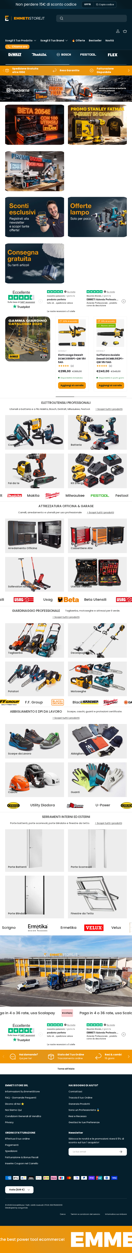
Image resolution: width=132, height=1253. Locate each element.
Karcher (42, 702)
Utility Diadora (86, 805)
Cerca (63, 1214)
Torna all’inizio (66, 1068)
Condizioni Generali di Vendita (23, 1116)
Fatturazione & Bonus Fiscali (21, 1157)
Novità (109, 40)
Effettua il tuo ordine (17, 1138)
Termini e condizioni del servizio (85, 1214)
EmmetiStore (18, 1205)
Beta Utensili (32, 599)
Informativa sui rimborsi (116, 1214)
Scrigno (106, 927)
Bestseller (95, 40)
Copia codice (106, 4)
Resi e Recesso (78, 1116)
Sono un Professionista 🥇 (84, 1110)
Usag (87, 599)
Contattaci (75, 1091)
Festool (82, 495)
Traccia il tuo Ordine (80, 1097)
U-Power (33, 805)
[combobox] (91, 18)
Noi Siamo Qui (13, 1110)
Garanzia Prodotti (79, 1104)
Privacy (9, 1122)
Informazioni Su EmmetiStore (22, 1091)
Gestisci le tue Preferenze (84, 1122)
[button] (124, 31)
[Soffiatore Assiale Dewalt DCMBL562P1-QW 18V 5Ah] (110, 333)
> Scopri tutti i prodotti (109, 409)
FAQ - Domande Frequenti (20, 1097)
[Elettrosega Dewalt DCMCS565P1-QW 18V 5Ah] (72, 333)
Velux (54, 927)
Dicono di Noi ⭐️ (14, 1104)
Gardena (88, 702)
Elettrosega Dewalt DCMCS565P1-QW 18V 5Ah (72, 358)
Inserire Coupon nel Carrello (21, 1163)
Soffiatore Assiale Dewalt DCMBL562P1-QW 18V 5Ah (110, 358)
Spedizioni (11, 1151)
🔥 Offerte (78, 40)
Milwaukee (35, 495)
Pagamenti (12, 1145)
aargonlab (23, 1207)
